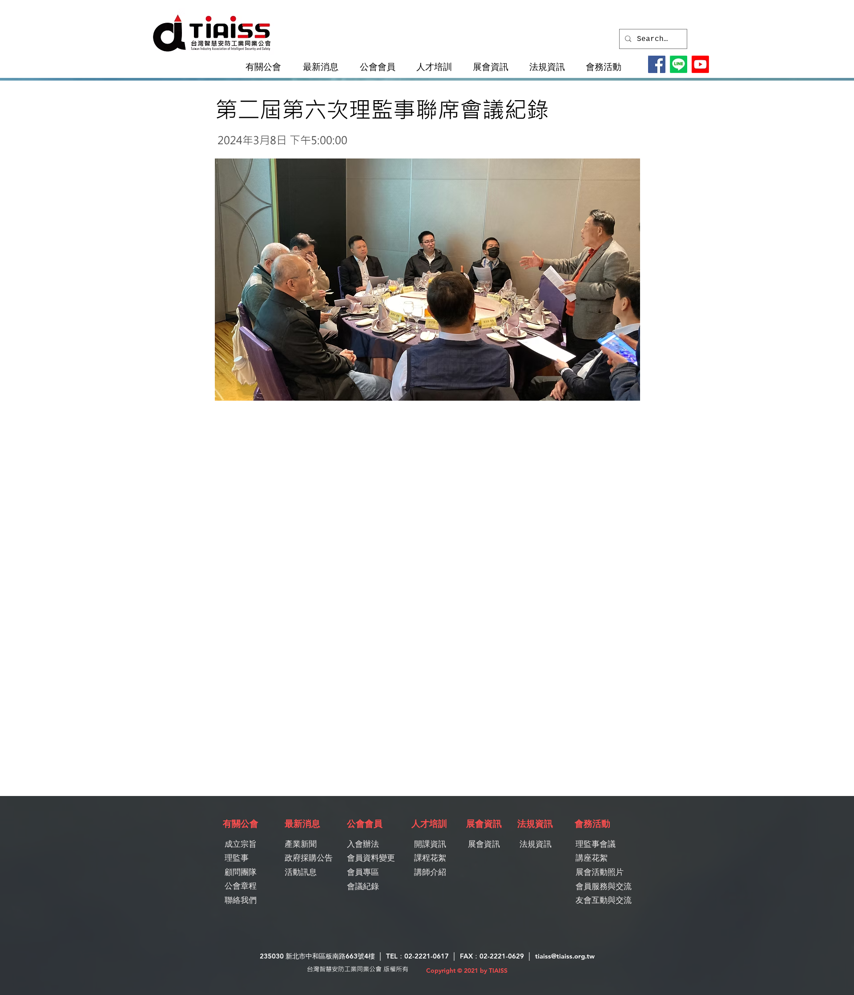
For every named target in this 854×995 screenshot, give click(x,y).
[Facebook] (656, 64)
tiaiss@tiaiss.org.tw (565, 956)
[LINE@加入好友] (678, 64)
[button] (267, 67)
